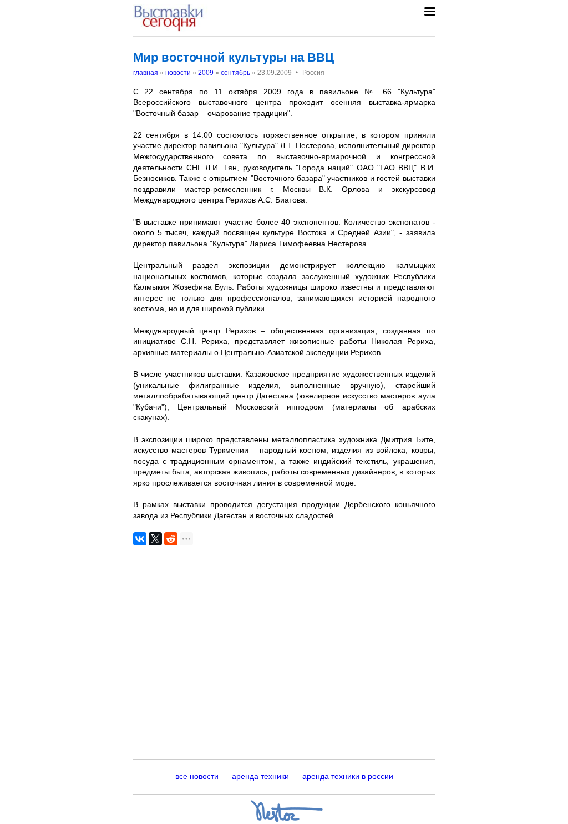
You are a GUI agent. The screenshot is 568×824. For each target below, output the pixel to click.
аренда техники (260, 776)
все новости (197, 776)
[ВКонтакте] (139, 538)
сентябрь (235, 73)
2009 (206, 73)
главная (145, 73)
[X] (155, 538)
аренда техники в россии (347, 776)
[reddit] (171, 538)
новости (178, 73)
